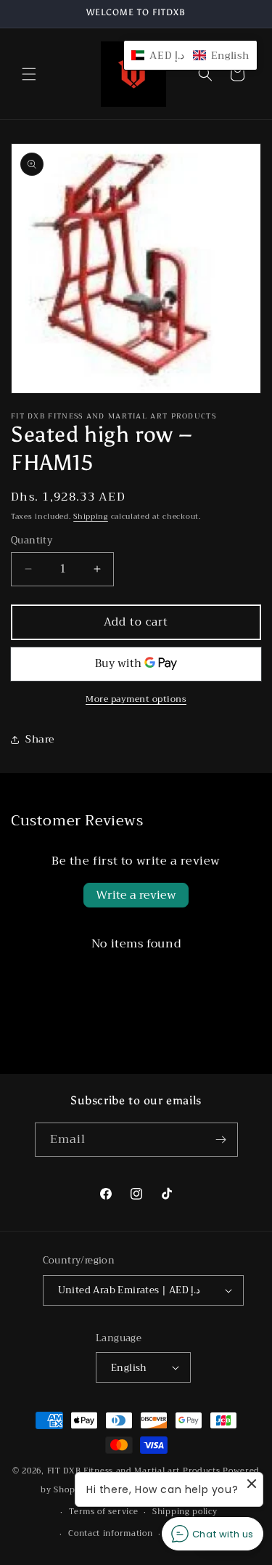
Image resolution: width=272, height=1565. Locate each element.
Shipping (90, 516)
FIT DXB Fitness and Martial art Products (135, 1471)
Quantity (31, 540)
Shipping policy (185, 1512)
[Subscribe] (221, 1140)
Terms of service (103, 1512)
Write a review (136, 895)
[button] (29, 74)
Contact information (110, 1533)
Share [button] (39, 739)
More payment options (136, 698)
